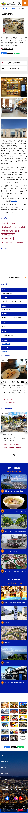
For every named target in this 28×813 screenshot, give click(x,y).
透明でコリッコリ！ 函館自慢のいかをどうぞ (16, 571)
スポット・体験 (10, 9)
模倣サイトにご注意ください (14, 787)
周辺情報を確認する (14, 277)
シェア (4, 53)
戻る (14, 455)
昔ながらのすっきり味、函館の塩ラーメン (16, 511)
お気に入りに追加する (14, 63)
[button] (1, 382)
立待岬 (7, 663)
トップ (2, 9)
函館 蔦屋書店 (6, 344)
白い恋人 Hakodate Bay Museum (14, 683)
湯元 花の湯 (7, 435)
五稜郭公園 (8, 642)
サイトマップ (18, 789)
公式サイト (14, 201)
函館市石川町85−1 (7, 49)
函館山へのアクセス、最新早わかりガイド (16, 491)
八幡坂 (7, 622)
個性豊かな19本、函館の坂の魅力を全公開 (16, 531)
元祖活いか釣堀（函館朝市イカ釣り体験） (16, 602)
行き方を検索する (14, 68)
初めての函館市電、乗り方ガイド (14, 551)
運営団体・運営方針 (7, 789)
